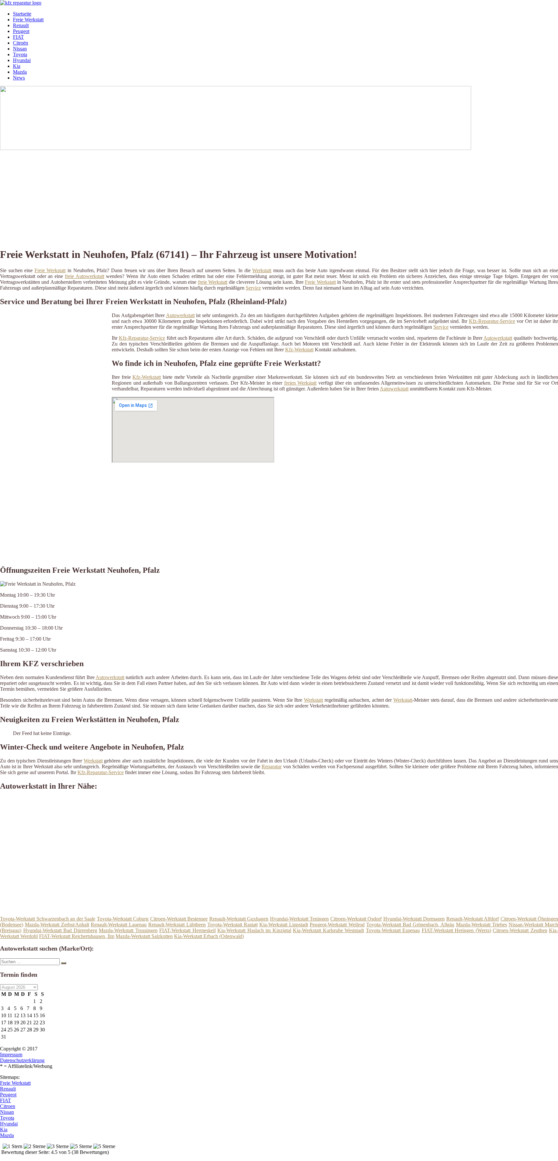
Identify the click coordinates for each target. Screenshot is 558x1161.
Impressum (11, 1054)
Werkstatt (261, 270)
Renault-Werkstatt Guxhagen (239, 918)
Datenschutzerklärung (22, 1060)
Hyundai (22, 60)
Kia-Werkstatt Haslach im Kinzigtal (254, 930)
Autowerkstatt (180, 315)
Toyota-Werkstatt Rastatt (232, 924)
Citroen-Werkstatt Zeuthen (520, 930)
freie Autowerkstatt (84, 276)
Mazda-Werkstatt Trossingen (128, 930)
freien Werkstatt (300, 383)
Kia (16, 66)
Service (253, 288)
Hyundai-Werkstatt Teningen (299, 918)
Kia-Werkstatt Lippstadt (283, 924)
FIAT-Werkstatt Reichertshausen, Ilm (76, 936)
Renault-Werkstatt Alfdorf (472, 918)
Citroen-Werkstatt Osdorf (356, 918)
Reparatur (272, 766)
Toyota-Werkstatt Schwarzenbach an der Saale (47, 918)
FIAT (18, 37)
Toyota (20, 54)
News (19, 77)
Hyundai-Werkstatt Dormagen (414, 918)
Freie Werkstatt (28, 19)
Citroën (20, 43)
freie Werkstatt (212, 282)
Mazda (20, 72)
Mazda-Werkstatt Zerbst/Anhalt (57, 924)
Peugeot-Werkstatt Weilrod (337, 924)
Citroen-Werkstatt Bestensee (179, 918)
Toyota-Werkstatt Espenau (393, 930)
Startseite (22, 13)
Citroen (7, 1106)
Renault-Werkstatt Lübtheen (177, 924)
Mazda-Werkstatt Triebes (481, 924)
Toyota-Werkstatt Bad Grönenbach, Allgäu (410, 924)
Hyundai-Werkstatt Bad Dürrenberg (60, 930)
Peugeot (21, 31)
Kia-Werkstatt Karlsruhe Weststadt (328, 930)
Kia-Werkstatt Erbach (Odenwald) (209, 936)
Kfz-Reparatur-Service (492, 321)
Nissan (20, 48)
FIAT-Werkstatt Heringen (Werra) (456, 930)
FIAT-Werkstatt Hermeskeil (187, 930)
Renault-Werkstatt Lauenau (119, 924)
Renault (21, 25)
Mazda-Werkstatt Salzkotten (144, 936)
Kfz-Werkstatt (299, 349)
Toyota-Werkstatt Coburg (123, 918)
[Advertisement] (198, 196)
